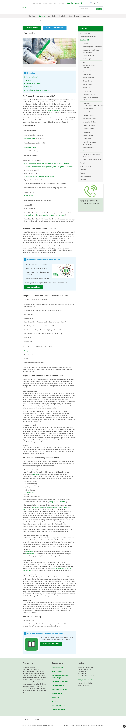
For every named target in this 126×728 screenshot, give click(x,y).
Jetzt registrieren (33, 287)
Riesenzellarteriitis (37, 507)
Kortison (36, 474)
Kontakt (44, 3)
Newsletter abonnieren (60, 681)
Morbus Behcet (28, 196)
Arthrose (55, 701)
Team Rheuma (57, 693)
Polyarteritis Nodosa (29, 147)
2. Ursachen (28, 80)
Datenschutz (86, 725)
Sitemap (72, 725)
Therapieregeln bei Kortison (57, 502)
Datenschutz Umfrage (97, 725)
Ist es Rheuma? (57, 668)
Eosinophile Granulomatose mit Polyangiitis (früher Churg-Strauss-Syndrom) (48, 167)
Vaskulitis (51, 21)
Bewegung (29, 551)
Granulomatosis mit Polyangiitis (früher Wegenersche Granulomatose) (46, 163)
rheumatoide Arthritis (53, 110)
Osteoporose (29, 492)
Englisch (66, 725)
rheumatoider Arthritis (31, 215)
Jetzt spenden (36, 3)
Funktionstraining (30, 554)
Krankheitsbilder (41, 21)
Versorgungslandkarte (59, 689)
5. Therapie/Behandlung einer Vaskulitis (37, 90)
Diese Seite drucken (55, 28)
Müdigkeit (27, 351)
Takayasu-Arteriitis (29, 138)
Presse (50, 3)
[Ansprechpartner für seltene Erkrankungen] (90, 197)
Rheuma (32, 21)
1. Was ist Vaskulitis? (31, 77)
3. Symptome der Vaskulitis (33, 83)
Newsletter (62, 3)
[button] (25, 719)
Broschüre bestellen (51, 643)
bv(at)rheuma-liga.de (85, 680)
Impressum (79, 725)
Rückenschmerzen (58, 709)
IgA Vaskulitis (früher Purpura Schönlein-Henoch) (39, 176)
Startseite (25, 21)
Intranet (56, 3)
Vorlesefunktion (32, 28)
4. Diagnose (28, 87)
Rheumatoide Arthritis (59, 705)
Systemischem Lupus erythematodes (53, 215)
